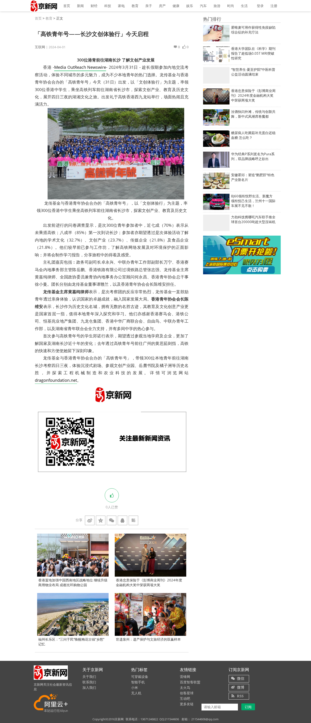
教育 (135, 5)
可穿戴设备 (139, 676)
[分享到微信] (111, 520)
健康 (176, 5)
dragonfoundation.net (56, 380)
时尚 (230, 5)
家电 (121, 5)
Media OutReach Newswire (80, 67)
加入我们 (89, 687)
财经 (94, 5)
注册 (273, 5)
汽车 (203, 5)
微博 (240, 687)
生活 (244, 5)
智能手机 (138, 682)
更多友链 (187, 704)
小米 (134, 687)
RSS (240, 696)
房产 (162, 5)
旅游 (217, 5)
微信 (240, 678)
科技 (107, 5)
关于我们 (89, 676)
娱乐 (189, 5)
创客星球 (187, 693)
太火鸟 (185, 687)
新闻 (80, 5)
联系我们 (89, 682)
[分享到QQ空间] (100, 520)
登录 (260, 5)
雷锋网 (185, 676)
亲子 (148, 5)
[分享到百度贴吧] (133, 520)
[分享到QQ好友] (122, 520)
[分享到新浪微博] (89, 520)
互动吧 (185, 698)
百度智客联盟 (190, 682)
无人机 (136, 693)
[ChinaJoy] (242, 255)
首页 (66, 5)
